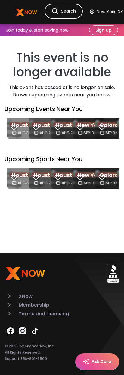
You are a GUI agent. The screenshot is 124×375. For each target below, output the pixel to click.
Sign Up (103, 30)
